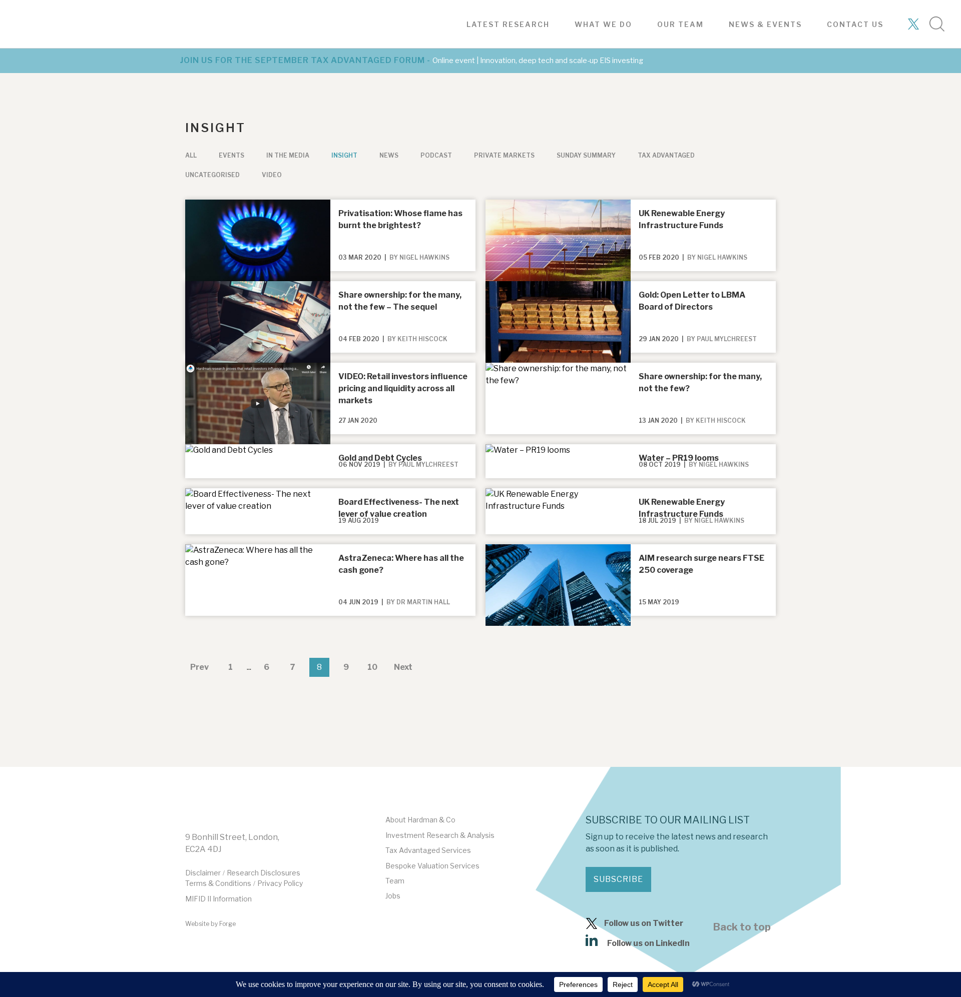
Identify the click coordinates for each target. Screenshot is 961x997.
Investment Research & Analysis (440, 835)
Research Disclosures (263, 872)
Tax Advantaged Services (428, 850)
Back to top (742, 927)
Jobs (392, 895)
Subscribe (618, 879)
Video (272, 175)
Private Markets (504, 155)
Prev (199, 667)
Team (394, 880)
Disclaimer (203, 872)
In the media (287, 155)
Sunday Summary (586, 155)
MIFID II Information (218, 898)
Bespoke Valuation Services (432, 865)
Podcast (436, 155)
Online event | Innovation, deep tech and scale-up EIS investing (537, 60)
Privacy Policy (280, 883)
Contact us (855, 24)
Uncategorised (212, 175)
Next (403, 667)
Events (231, 155)
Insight (344, 155)
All (191, 155)
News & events (765, 24)
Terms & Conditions (218, 883)
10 (372, 667)
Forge (227, 923)
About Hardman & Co (420, 819)
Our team (680, 24)
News (388, 155)
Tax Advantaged (666, 155)
